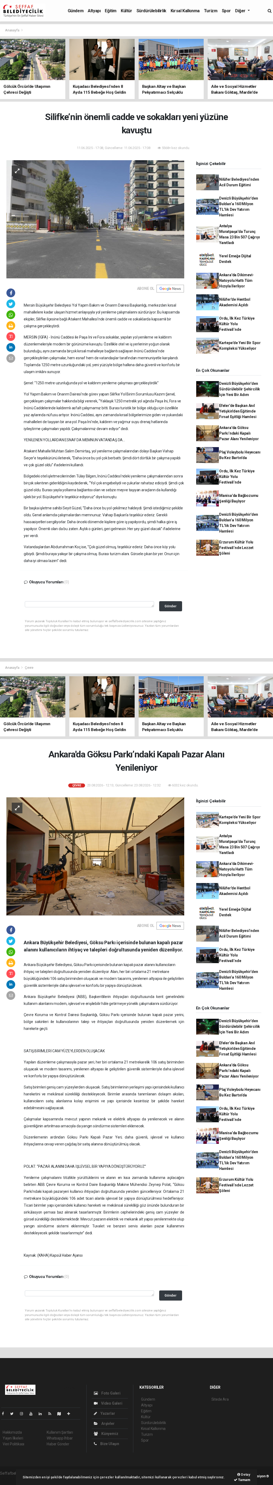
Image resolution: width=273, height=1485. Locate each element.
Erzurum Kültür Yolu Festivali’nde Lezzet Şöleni (236, 547)
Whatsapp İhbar (60, 1438)
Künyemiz (109, 1434)
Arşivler (107, 1423)
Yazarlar (107, 1413)
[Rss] (51, 1414)
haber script (9, 1479)
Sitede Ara (220, 1399)
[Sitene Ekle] (70, 1414)
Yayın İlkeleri (13, 1438)
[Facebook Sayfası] (5, 1414)
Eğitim (111, 10)
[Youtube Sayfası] (33, 1414)
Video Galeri (111, 1403)
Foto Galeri (111, 1393)
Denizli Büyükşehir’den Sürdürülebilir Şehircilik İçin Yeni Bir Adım (239, 389)
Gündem (76, 10)
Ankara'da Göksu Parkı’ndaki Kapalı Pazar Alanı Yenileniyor (239, 433)
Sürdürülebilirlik (151, 10)
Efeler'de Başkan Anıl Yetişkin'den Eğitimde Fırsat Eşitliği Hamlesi (237, 411)
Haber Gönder (58, 1444)
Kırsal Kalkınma (185, 10)
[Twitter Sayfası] (14, 1414)
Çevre (29, 668)
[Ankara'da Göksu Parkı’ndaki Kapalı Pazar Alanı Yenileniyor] (95, 856)
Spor (226, 10)
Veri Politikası (13, 1444)
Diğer (241, 10)
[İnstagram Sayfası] (23, 1414)
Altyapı (94, 10)
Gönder (170, 606)
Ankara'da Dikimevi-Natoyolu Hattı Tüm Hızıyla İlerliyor (236, 280)
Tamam (243, 1480)
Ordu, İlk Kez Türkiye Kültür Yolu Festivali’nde (237, 324)
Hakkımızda (12, 1432)
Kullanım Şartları (60, 1432)
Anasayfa (12, 30)
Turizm (211, 10)
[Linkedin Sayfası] (42, 1414)
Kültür (126, 10)
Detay (245, 1474)
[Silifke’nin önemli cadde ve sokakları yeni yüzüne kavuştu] (95, 219)
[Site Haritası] (61, 1414)
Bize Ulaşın (109, 1444)
